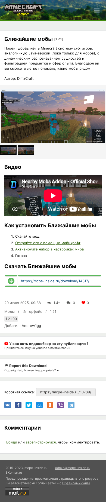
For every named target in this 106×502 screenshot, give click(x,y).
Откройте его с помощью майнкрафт (47, 243)
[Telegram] (71, 405)
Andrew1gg (31, 325)
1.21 (53, 311)
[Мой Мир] (39, 405)
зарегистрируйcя (41, 442)
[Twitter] (29, 405)
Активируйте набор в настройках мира (49, 249)
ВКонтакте (13, 472)
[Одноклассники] (50, 405)
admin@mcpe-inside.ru (72, 468)
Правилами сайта (76, 483)
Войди (11, 442)
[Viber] (60, 405)
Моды (9, 311)
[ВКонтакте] (7, 405)
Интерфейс (32, 311)
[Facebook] (18, 405)
